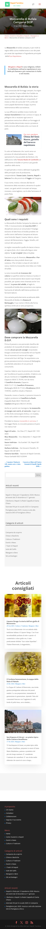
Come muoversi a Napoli (15, 837)
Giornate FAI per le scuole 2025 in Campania (22, 507)
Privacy (8, 823)
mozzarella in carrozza (27, 421)
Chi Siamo (9, 810)
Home (7, 36)
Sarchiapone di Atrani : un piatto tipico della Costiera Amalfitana (22, 738)
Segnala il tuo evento (13, 820)
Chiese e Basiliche (12, 536)
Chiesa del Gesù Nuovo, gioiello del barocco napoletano (31, 141)
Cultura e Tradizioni (13, 539)
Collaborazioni (11, 816)
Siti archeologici (11, 556)
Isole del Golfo (11, 549)
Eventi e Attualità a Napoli (19, 36)
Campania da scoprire (14, 532)
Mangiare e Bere (27, 26)
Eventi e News (11, 542)
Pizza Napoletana (15, 56)
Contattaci (9, 813)
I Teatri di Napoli (12, 546)
